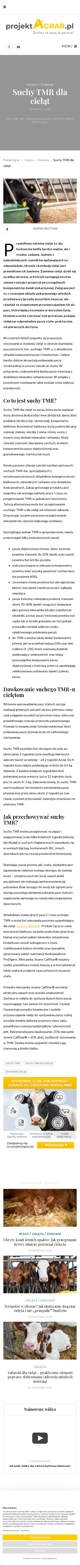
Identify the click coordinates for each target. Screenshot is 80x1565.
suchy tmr (13, 1063)
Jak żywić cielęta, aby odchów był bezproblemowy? (40, 1466)
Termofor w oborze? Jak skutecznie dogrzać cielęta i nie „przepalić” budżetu (40, 1308)
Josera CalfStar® (28, 926)
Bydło (24, 1234)
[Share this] (7, 229)
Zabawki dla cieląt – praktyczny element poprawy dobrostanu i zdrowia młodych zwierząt (40, 1376)
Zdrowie (54, 1234)
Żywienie (47, 84)
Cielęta (32, 84)
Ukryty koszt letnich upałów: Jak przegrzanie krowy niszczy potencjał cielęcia (40, 1241)
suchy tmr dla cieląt (39, 1063)
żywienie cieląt (16, 1071)
